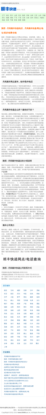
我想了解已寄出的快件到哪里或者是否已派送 (18, 378)
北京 (25, 343)
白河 (5, 320)
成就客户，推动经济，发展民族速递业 (16, 375)
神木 (25, 307)
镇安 (5, 337)
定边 (12, 313)
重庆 (37, 343)
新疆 (19, 20)
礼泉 (31, 300)
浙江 (3, 18)
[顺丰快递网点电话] (13, 9)
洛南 (12, 310)
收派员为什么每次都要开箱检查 (14, 389)
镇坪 (38, 337)
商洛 (12, 304)
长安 (5, 294)
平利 (31, 340)
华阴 (18, 300)
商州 (18, 307)
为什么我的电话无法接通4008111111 (16, 381)
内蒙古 (42, 18)
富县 (31, 330)
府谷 (38, 323)
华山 (5, 300)
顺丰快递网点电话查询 (7, 407)
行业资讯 (6, 352)
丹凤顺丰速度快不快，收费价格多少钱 (16, 391)
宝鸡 (12, 290)
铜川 (5, 304)
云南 (27, 18)
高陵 (38, 330)
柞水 (38, 327)
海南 (3, 20)
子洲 (25, 330)
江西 (23, 18)
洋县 (31, 327)
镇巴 (5, 330)
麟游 (25, 320)
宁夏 (11, 20)
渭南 (38, 290)
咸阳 (18, 290)
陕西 (23, 15)
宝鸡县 (26, 300)
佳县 (25, 327)
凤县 (38, 307)
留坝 (18, 340)
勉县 (18, 323)
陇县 (31, 333)
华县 (25, 294)
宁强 (38, 333)
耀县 (5, 323)
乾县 (31, 310)
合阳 (12, 307)
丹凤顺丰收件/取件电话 (11, 364)
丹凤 (5, 313)
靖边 (12, 340)
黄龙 (25, 297)
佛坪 (25, 317)
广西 (19, 18)
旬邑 (38, 317)
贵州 (31, 18)
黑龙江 (36, 18)
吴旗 (5, 327)
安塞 (25, 310)
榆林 (31, 297)
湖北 (7, 15)
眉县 (38, 304)
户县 (25, 304)
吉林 (31, 15)
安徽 (43, 15)
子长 (12, 330)
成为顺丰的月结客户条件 (12, 372)
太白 (38, 300)
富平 (18, 297)
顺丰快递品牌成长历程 (11, 370)
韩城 (31, 304)
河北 (19, 15)
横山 (25, 333)
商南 (38, 294)
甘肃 (7, 20)
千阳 (25, 337)
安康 (25, 290)
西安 (5, 290)
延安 (12, 294)
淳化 (5, 340)
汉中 (31, 290)
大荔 (12, 297)
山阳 (18, 310)
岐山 (12, 300)
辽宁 (3, 15)
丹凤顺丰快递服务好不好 (12, 356)
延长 (12, 327)
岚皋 (12, 337)
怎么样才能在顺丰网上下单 (13, 383)
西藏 (23, 20)
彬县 (12, 317)
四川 (11, 15)
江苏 (35, 15)
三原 (38, 313)
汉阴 (5, 310)
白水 (31, 323)
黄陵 (18, 320)
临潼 (38, 297)
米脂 (25, 323)
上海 (5, 347)
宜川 (31, 337)
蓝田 (38, 320)
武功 (18, 294)
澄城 (12, 320)
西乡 (5, 317)
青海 (15, 20)
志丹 (18, 327)
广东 (15, 18)
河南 (27, 15)
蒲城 (31, 317)
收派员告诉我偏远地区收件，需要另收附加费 (18, 386)
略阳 (31, 313)
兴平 (5, 297)
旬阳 (31, 320)
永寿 (5, 343)
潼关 (5, 333)
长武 (18, 317)
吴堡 (12, 333)
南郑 (25, 340)
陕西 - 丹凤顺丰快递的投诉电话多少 (15, 362)
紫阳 (18, 330)
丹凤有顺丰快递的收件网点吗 (13, 394)
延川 (38, 340)
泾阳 (25, 313)
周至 (31, 307)
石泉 (18, 343)
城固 (5, 307)
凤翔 (18, 304)
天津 (31, 343)
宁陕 (18, 337)
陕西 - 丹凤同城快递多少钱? (13, 359)
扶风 (31, 294)
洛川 (12, 323)
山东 (39, 15)
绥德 (38, 310)
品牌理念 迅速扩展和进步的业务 (14, 367)
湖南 (11, 18)
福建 (7, 18)
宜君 (18, 333)
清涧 (12, 343)
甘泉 (18, 313)
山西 (15, 15)
